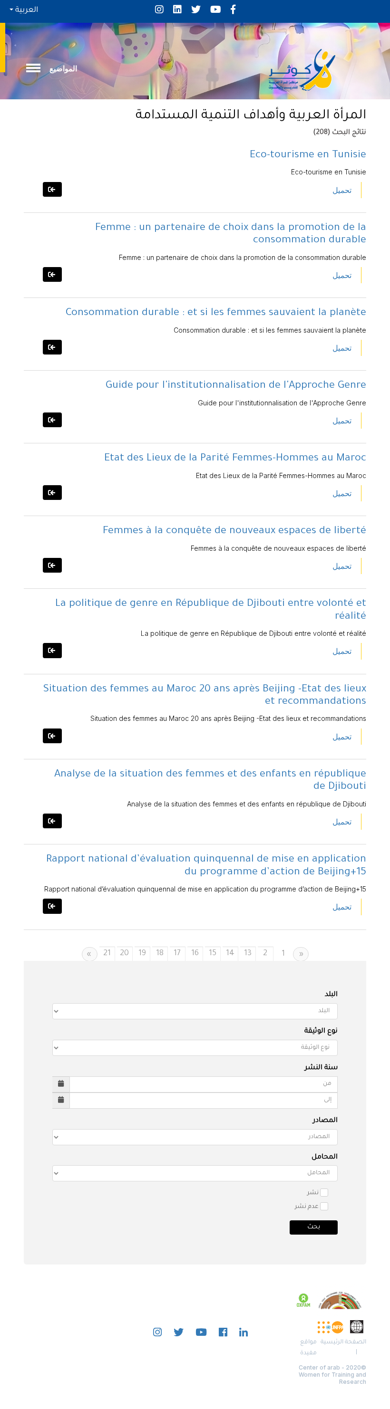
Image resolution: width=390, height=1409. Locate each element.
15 (212, 953)
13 (248, 953)
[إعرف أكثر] (52, 189)
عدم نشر (307, 1207)
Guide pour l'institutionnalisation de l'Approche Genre (236, 386)
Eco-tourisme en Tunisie (308, 156)
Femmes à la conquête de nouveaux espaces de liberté (234, 531)
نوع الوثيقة (321, 1031)
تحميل (341, 190)
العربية (25, 10)
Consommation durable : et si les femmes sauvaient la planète (216, 313)
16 (195, 953)
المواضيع (63, 68)
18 (160, 953)
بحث (313, 1227)
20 (124, 953)
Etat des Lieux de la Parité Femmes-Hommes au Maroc (235, 459)
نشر (313, 1193)
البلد (331, 995)
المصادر (325, 1121)
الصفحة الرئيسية (343, 1342)
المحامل (325, 1157)
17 (177, 953)
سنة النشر (321, 1068)
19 (142, 953)
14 (230, 953)
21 (107, 953)
